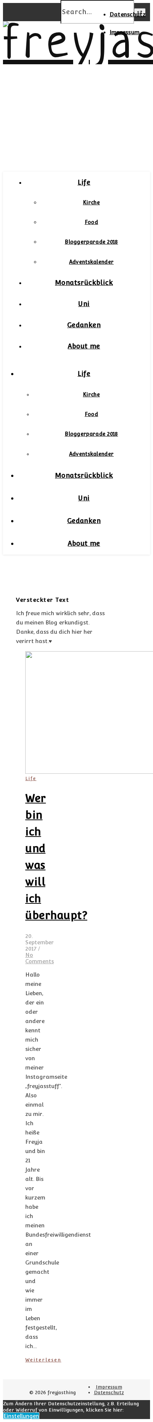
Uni (83, 304)
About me (84, 346)
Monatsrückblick (84, 282)
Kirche (91, 202)
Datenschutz (128, 14)
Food (91, 222)
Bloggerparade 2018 (91, 242)
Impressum (125, 32)
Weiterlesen (43, 1360)
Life (84, 182)
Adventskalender (91, 262)
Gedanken (84, 325)
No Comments (39, 958)
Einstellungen (21, 1416)
